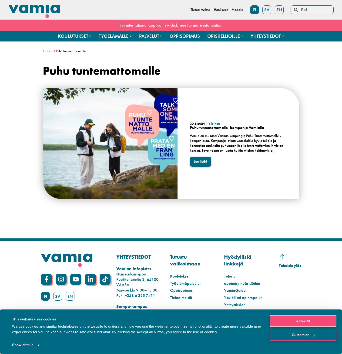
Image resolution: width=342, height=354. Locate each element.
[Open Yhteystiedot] (283, 36)
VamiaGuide (235, 290)
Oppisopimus (181, 290)
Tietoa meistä (181, 297)
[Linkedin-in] (90, 279)
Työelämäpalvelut (185, 283)
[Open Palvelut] (161, 36)
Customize (300, 335)
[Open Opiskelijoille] (242, 36)
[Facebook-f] (46, 279)
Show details (22, 345)
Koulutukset (179, 276)
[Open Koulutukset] (90, 36)
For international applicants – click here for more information (171, 25)
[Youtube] (75, 279)
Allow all (303, 321)
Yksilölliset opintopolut (243, 297)
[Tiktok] (105, 279)
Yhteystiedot (234, 304)
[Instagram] (61, 279)
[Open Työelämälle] (130, 36)
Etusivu (47, 51)
